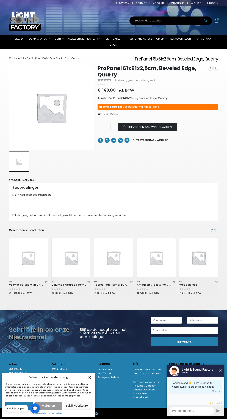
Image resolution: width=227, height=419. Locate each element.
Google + (120, 140)
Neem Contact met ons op (147, 373)
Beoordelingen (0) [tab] (21, 180)
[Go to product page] (28, 258)
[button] (90, 377)
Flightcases (112, 38)
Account (158, 3)
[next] (215, 68)
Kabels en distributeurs (83, 38)
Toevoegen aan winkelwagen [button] (42, 244)
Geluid (19, 38)
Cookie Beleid (140, 397)
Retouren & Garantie (144, 385)
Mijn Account (105, 369)
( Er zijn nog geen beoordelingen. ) (134, 80)
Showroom (122, 3)
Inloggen (212, 3)
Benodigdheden (180, 38)
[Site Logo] (25, 21)
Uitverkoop (204, 38)
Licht (58, 38)
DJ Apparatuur (38, 38)
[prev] (210, 68)
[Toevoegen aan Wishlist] (46, 281)
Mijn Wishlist (104, 373)
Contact (141, 3)
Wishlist (196, 3)
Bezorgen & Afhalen (144, 389)
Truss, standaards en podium (145, 38)
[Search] (206, 20)
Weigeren (48, 405)
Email (127, 140)
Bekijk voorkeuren (78, 405)
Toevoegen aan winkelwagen (149, 127)
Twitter (107, 140)
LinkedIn (114, 140)
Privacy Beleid (55, 413)
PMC (11, 281)
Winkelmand (177, 3)
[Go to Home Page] (10, 58)
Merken (112, 44)
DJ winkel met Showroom (147, 369)
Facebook (100, 140)
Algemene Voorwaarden (146, 382)
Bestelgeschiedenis (108, 377)
